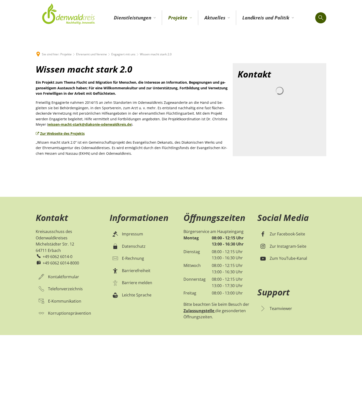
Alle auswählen (120, 254)
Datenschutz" (182, 174)
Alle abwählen (162, 254)
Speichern (248, 254)
